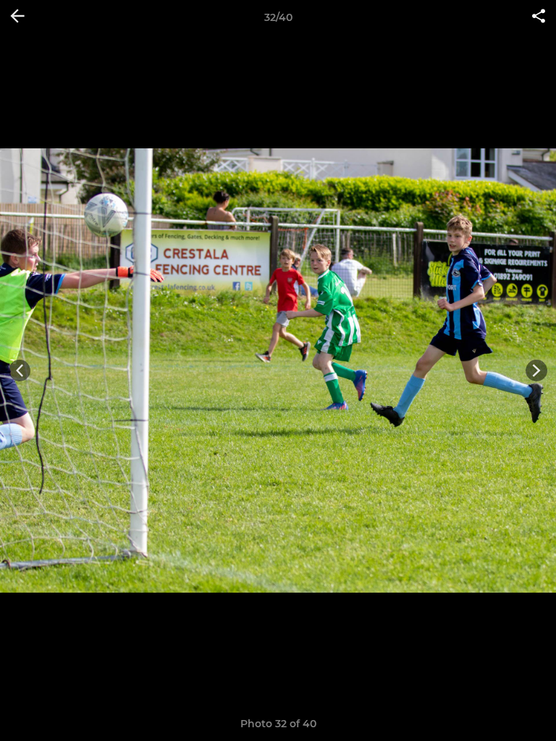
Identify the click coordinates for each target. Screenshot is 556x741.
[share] (538, 17)
